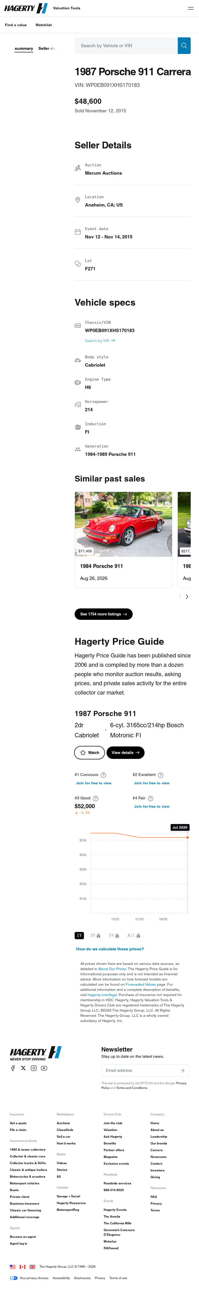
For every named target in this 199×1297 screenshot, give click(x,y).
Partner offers (114, 1150)
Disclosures (82, 1278)
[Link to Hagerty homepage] (36, 1053)
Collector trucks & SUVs (28, 1163)
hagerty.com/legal (102, 995)
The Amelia (112, 1216)
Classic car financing (25, 1210)
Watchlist (43, 25)
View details (122, 752)
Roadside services (117, 1183)
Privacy (156, 1203)
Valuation (110, 1129)
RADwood (111, 1248)
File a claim (18, 1129)
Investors (158, 1170)
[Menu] (190, 8)
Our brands (159, 1143)
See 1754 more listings (100, 614)
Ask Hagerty (113, 1136)
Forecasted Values (141, 984)
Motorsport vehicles (24, 1183)
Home (155, 1123)
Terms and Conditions (131, 1087)
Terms (155, 1210)
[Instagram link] (34, 1068)
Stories (62, 1169)
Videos (62, 1163)
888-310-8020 (114, 1190)
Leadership (159, 1136)
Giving (155, 1177)
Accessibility (61, 1278)
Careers (157, 1150)
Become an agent (23, 1236)
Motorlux (110, 1241)
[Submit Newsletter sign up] (182, 1070)
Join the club (113, 1123)
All (59, 1176)
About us (157, 1129)
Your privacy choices (34, 1278)
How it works (66, 1143)
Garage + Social (68, 1196)
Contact (156, 1163)
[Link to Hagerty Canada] (22, 1266)
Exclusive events (116, 1163)
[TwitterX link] (23, 1068)
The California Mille (118, 1223)
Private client (19, 1196)
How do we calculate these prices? (110, 949)
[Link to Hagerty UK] (32, 1266)
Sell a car (63, 1136)
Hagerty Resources (71, 1203)
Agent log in (18, 1243)
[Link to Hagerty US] (13, 1266)
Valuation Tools (66, 8)
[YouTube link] (44, 1068)
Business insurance (24, 1203)
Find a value (16, 25)
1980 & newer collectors (28, 1149)
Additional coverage (24, 1217)
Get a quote (18, 1123)
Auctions (63, 1123)
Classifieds (65, 1129)
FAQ (154, 1196)
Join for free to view (93, 783)
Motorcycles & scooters (27, 1176)
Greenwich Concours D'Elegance (119, 1232)
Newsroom (159, 1156)
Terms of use (118, 1278)
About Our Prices (112, 969)
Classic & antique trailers (28, 1169)
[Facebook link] (13, 1068)
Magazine (111, 1156)
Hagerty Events (115, 1209)
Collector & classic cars (27, 1156)
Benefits (110, 1143)
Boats (14, 1190)
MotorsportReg (68, 1209)
